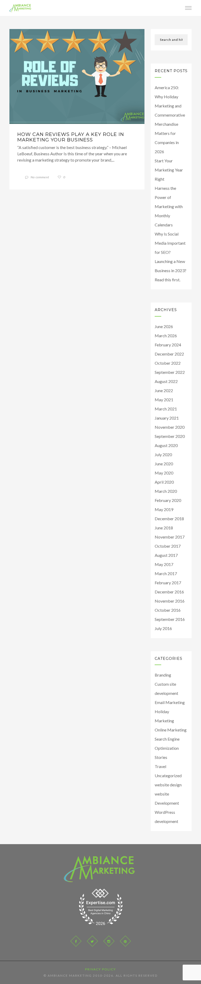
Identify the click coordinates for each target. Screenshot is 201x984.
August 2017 (166, 555)
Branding (163, 674)
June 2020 (164, 463)
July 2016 (163, 628)
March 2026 (166, 335)
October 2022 (168, 363)
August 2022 (166, 381)
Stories (161, 757)
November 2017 (170, 536)
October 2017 (168, 546)
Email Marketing (170, 702)
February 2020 (168, 500)
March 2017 (166, 573)
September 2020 (170, 436)
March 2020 (166, 491)
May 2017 (164, 564)
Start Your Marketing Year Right (169, 169)
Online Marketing (171, 729)
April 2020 (164, 481)
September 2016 (170, 619)
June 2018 (164, 527)
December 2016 (169, 591)
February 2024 (168, 344)
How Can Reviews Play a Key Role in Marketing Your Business (70, 137)
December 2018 (169, 518)
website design (168, 784)
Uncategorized (168, 775)
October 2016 (168, 610)
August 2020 (166, 445)
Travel (160, 766)
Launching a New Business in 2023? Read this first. (170, 270)
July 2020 (163, 454)
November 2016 (170, 600)
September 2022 (170, 372)
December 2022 (169, 353)
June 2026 (164, 326)
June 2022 (164, 390)
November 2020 (170, 427)
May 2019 (164, 509)
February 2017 (168, 582)
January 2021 (167, 417)
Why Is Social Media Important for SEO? (170, 243)
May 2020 (164, 472)
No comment (39, 177)
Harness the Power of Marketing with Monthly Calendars (169, 206)
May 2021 (164, 399)
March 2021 (166, 408)
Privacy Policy (100, 969)
